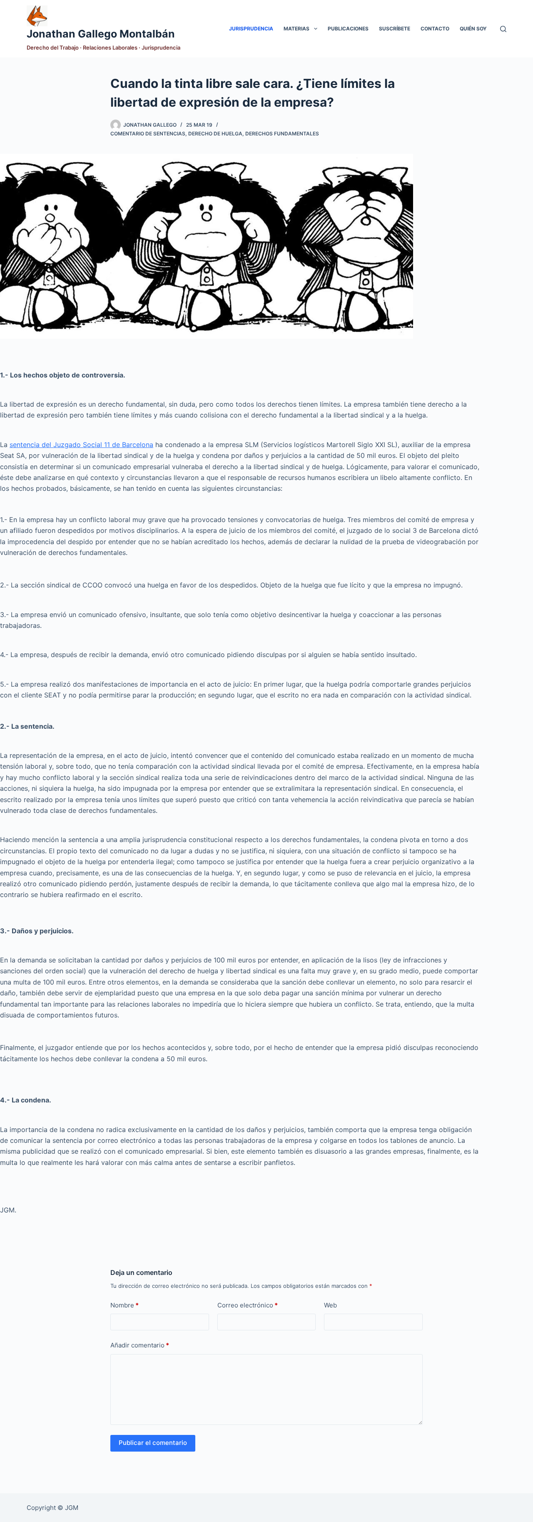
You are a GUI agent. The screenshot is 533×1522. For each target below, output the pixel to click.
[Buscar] (503, 29)
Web (330, 1305)
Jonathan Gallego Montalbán (101, 33)
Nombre (124, 1305)
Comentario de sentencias (147, 133)
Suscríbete (394, 28)
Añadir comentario (139, 1345)
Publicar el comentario (153, 1443)
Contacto (435, 28)
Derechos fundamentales (282, 133)
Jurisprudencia (251, 28)
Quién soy (473, 28)
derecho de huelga (215, 133)
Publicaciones (348, 28)
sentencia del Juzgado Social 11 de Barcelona (81, 444)
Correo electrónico (247, 1305)
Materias (296, 28)
